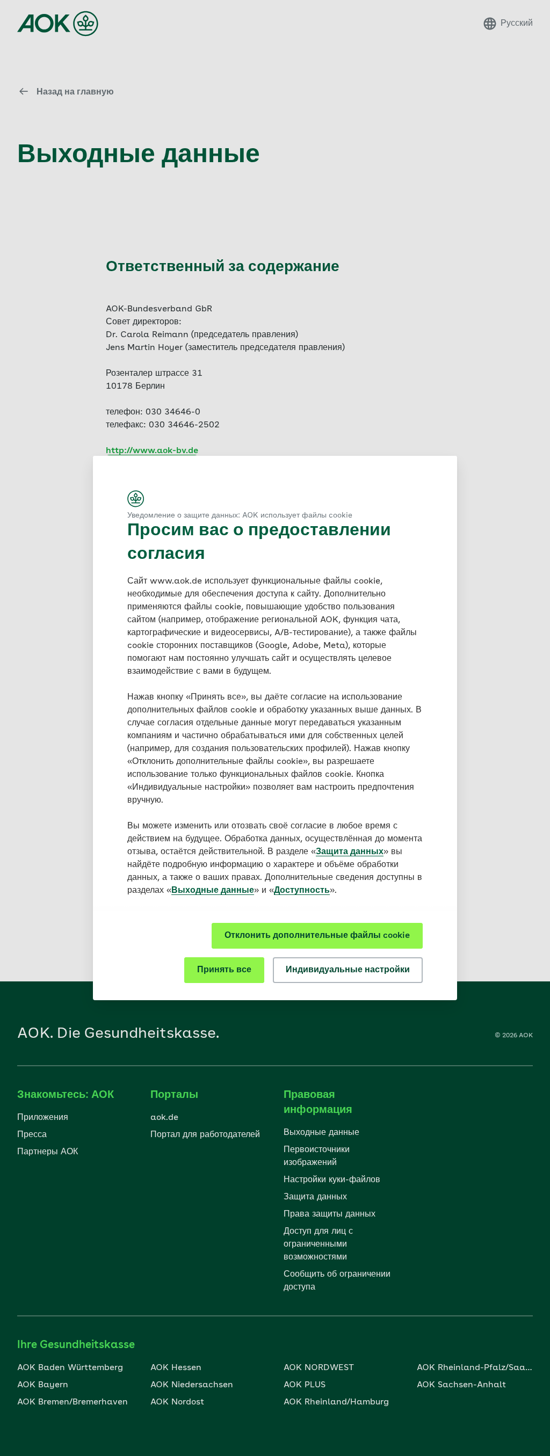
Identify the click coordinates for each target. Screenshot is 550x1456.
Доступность (302, 890)
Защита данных (349, 852)
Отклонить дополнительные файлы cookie (317, 935)
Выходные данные (212, 890)
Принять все (224, 970)
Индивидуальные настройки (348, 970)
